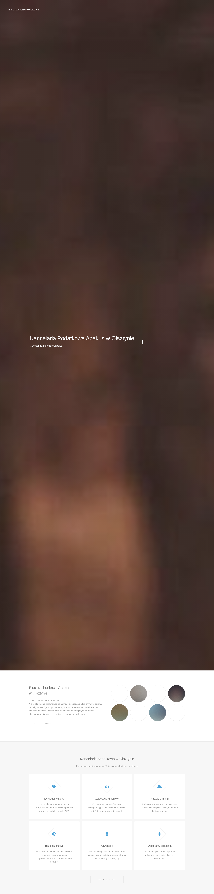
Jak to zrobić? (43, 724)
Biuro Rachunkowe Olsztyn (23, 9)
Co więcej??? (107, 880)
